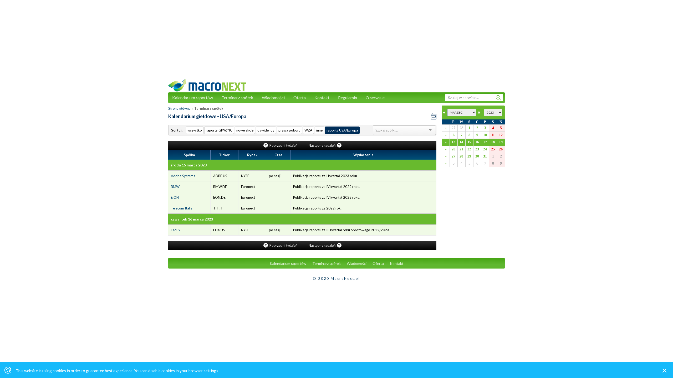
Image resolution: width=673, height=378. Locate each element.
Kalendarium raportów (192, 97)
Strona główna (179, 108)
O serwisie (375, 97)
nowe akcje (244, 130)
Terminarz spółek (237, 97)
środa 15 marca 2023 (189, 165)
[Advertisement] (336, 42)
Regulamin (347, 97)
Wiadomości (273, 97)
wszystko (194, 130)
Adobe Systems (183, 176)
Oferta (299, 97)
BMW (175, 187)
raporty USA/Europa (342, 130)
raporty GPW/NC (219, 130)
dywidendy (265, 130)
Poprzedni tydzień (283, 145)
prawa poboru (289, 130)
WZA (308, 130)
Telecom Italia (181, 208)
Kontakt (321, 97)
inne (319, 130)
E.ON (175, 197)
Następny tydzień (322, 145)
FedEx (175, 230)
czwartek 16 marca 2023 (192, 219)
